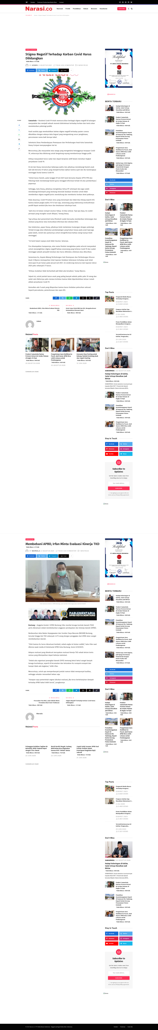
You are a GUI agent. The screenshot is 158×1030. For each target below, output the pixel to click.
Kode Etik (130, 1027)
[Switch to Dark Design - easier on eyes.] (129, 8)
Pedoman (122, 1027)
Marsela (36, 551)
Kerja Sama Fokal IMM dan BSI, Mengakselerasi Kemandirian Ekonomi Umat (81, 310)
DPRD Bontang (30, 539)
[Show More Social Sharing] (71, 70)
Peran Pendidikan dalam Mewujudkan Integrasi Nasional (124, 323)
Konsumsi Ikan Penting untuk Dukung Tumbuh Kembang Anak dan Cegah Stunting (87, 357)
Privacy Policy (119, 495)
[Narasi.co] (39, 9)
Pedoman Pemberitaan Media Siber (47, 2)
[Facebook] (19, 125)
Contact (61, 2)
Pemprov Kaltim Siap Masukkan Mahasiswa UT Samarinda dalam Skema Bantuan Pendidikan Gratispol (124, 310)
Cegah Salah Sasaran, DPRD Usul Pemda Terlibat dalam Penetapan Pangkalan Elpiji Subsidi (88, 751)
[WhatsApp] (19, 135)
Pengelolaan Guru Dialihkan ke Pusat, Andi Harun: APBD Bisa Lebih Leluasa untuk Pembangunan (61, 358)
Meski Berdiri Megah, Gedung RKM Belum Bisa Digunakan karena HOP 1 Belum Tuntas (61, 750)
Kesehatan (103, 8)
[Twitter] (19, 130)
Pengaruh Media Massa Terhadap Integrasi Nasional (123, 298)
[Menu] (27, 2)
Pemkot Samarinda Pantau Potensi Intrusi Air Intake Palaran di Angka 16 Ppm (37, 357)
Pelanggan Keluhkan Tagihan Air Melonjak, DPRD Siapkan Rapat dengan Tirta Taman (37, 750)
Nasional (60, 8)
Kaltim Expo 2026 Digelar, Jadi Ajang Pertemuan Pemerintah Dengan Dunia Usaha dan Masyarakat (124, 168)
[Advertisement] (79, 32)
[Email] (19, 139)
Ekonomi (94, 8)
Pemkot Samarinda (31, 49)
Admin (35, 65)
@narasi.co (111, 94)
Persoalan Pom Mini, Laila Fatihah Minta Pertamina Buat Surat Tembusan (44, 703)
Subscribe (122, 8)
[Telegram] (19, 144)
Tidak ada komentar (65, 65)
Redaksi (33, 2)
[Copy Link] (19, 149)
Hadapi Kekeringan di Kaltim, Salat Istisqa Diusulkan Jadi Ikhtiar (123, 109)
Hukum (85, 8)
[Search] (131, 9)
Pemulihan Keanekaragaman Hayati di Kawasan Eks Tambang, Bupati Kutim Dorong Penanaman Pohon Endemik (124, 137)
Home (35, 15)
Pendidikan (77, 8)
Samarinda (110, 371)
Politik (68, 8)
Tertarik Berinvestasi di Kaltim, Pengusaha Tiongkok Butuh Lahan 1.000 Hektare (123, 335)
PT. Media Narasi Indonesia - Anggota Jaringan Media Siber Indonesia (54, 1027)
